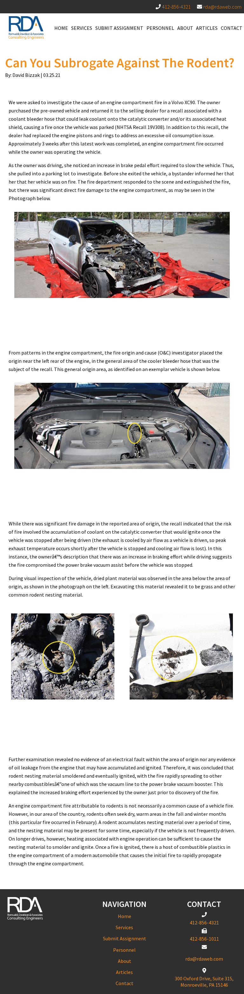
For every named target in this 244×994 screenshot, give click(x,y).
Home (61, 28)
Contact (231, 28)
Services (81, 28)
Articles (207, 28)
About (185, 28)
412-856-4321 (176, 6)
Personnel (160, 28)
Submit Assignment (119, 28)
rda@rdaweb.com (222, 6)
